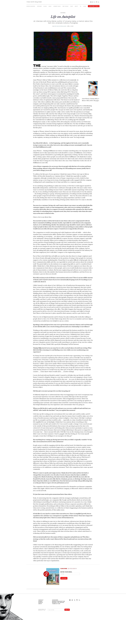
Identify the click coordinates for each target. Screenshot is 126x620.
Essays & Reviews (31, 6)
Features (39, 6)
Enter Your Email (66, 572)
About (76, 6)
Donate (40, 602)
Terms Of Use (56, 603)
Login (84, 6)
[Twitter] (93, 2)
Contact (40, 600)
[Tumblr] (95, 2)
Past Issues (65, 6)
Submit (40, 601)
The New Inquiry (34, 2)
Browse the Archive (58, 602)
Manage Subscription (58, 601)
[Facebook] (91, 2)
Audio (50, 6)
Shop (71, 6)
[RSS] (98, 2)
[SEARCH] (80, 6)
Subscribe (55, 600)
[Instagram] (97, 2)
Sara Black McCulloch (60, 26)
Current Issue (57, 6)
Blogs (45, 6)
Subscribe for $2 (94, 6)
